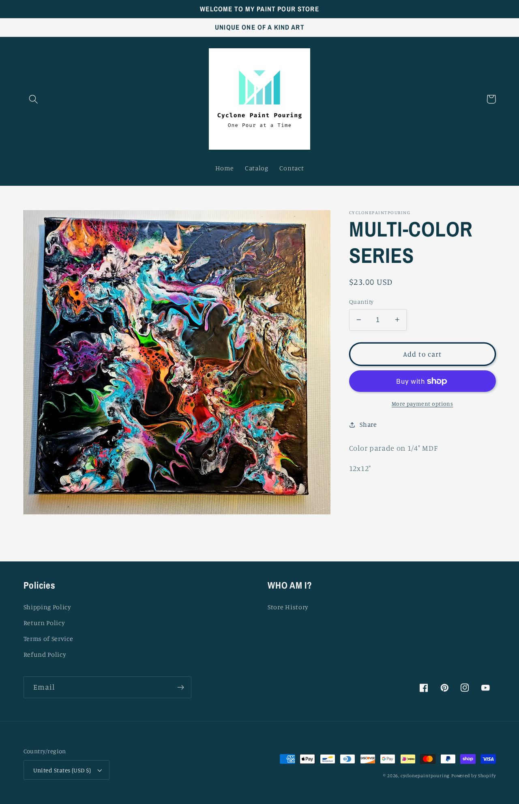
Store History (288, 607)
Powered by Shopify (473, 775)
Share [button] (368, 424)
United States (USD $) (62, 770)
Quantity (361, 301)
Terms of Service (48, 638)
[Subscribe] (180, 687)
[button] (34, 99)
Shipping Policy (47, 607)
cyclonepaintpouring (425, 775)
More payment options (422, 403)
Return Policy (44, 623)
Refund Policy (45, 654)
